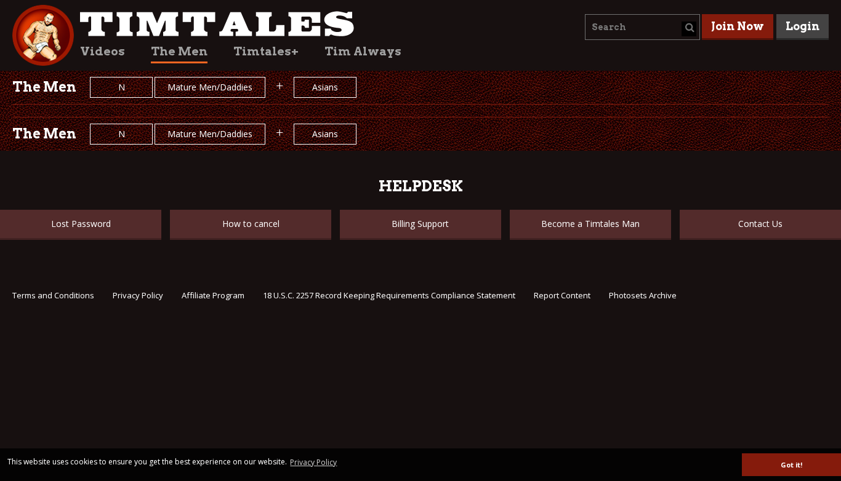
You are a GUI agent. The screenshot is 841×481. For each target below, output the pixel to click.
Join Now (737, 26)
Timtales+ (266, 51)
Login (802, 26)
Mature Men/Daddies (209, 87)
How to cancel (251, 223)
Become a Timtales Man (590, 223)
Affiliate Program (213, 295)
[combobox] (642, 27)
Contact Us (760, 223)
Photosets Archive (643, 295)
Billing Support (420, 223)
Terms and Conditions (53, 295)
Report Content (562, 295)
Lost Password (81, 223)
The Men (179, 51)
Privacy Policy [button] (313, 462)
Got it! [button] (791, 464)
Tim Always (362, 51)
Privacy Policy (138, 295)
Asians (325, 87)
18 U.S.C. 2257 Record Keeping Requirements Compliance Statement (389, 295)
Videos (102, 51)
